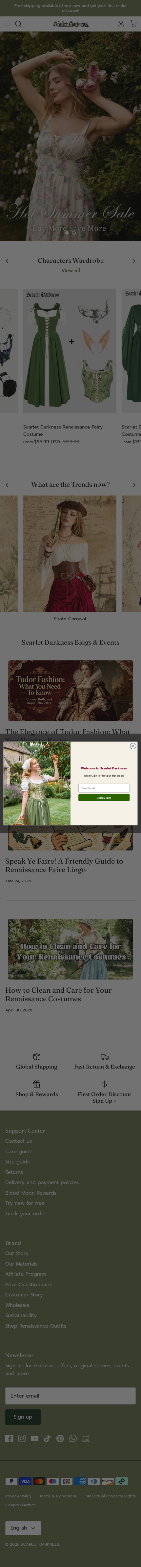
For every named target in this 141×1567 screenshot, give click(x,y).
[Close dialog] (133, 746)
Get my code (104, 798)
